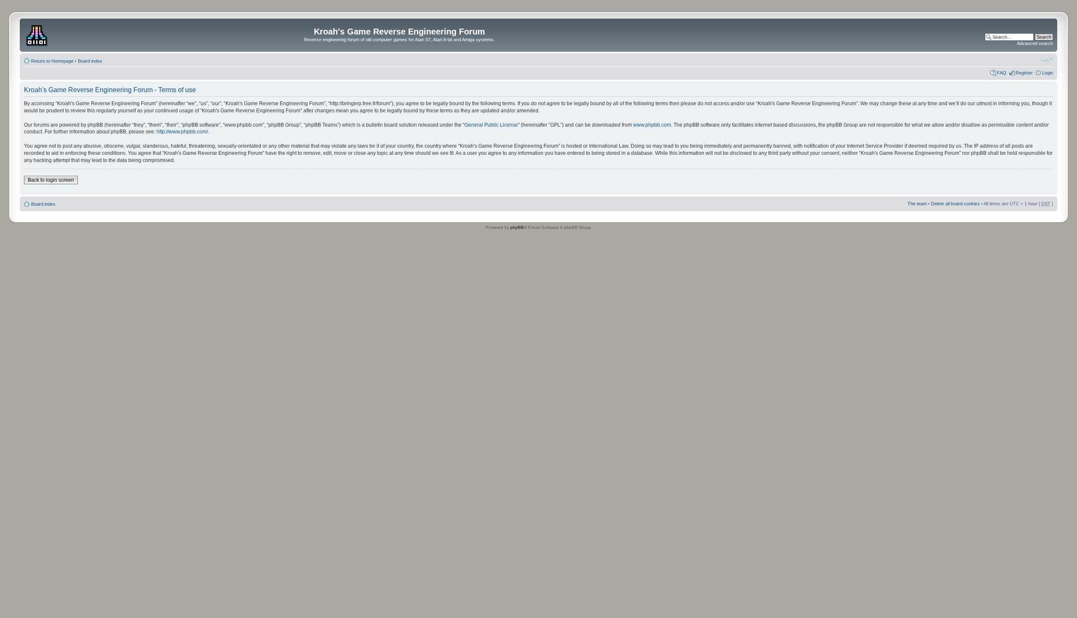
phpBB (517, 227)
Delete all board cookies (955, 203)
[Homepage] (37, 34)
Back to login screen (51, 180)
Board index (90, 61)
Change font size (1047, 59)
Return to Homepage (52, 61)
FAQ (1001, 72)
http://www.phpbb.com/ (182, 132)
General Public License (491, 125)
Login (1047, 72)
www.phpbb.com (652, 125)
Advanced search (1035, 43)
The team (917, 203)
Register (1024, 72)
